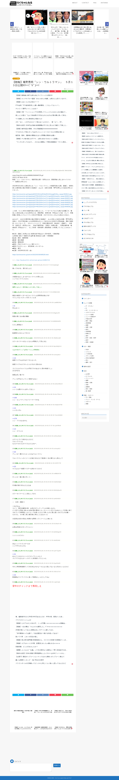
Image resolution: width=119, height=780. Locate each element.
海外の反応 (87, 366)
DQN (87, 349)
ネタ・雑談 (87, 346)
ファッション (90, 378)
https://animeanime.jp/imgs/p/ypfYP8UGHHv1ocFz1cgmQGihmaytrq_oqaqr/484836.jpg (42, 202)
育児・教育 (89, 389)
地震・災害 (89, 327)
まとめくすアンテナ (90, 214)
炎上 (87, 360)
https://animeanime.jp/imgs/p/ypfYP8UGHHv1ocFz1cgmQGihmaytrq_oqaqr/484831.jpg (42, 198)
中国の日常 (89, 319)
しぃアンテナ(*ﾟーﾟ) (90, 202)
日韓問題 (88, 331)
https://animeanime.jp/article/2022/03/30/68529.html (30, 254)
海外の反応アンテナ (90, 226)
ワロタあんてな (88, 206)
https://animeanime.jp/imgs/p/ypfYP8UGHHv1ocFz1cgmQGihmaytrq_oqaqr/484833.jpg (42, 200)
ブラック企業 (90, 356)
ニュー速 (86, 210)
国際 (87, 325)
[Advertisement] (42, 156)
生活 (85, 371)
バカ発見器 (89, 353)
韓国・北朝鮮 (90, 342)
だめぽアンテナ (88, 218)
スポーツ (88, 401)
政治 (87, 329)
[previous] (12, 24)
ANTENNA (104, 3)
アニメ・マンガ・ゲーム (93, 399)
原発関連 (88, 323)
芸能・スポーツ (88, 395)
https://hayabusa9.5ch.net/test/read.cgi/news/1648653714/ (33, 260)
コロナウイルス (90, 312)
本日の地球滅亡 (90, 358)
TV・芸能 (88, 397)
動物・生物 (89, 382)
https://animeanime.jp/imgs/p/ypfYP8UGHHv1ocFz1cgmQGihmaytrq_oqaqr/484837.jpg (42, 204)
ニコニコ (88, 351)
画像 (87, 403)
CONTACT (85, 3)
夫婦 (87, 384)
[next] (107, 24)
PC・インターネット (92, 310)
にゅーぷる (87, 230)
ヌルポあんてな (88, 222)
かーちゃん (89, 376)
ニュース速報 (16, 78)
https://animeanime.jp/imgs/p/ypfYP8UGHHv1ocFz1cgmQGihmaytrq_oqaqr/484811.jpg (42, 196)
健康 (87, 380)
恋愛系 (88, 386)
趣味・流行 (89, 362)
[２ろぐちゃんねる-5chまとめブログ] (21, 5)
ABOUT (75, 3)
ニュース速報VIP (91, 316)
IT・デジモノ (90, 306)
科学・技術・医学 (91, 338)
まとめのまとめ (88, 238)
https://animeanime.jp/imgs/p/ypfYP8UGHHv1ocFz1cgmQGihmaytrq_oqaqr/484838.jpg (42, 206)
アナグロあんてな (89, 234)
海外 (87, 335)
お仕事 (88, 374)
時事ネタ (88, 333)
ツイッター (87, 298)
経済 (87, 340)
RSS (94, 3)
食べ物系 (88, 391)
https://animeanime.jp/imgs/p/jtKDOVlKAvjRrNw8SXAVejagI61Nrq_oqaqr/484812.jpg (42, 194)
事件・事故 (89, 321)
